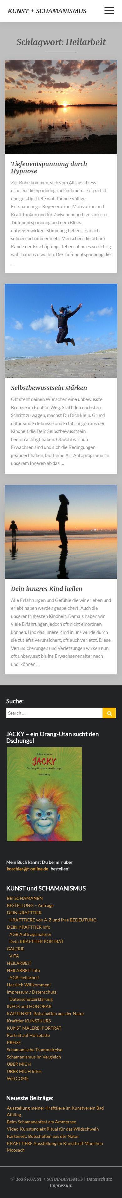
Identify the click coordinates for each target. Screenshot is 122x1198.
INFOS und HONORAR (29, 1006)
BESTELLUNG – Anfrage (30, 905)
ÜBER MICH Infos (24, 1071)
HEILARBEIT (19, 963)
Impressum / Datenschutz (31, 992)
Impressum (61, 1185)
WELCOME (18, 1078)
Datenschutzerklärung (31, 999)
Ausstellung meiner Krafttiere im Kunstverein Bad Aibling (55, 1111)
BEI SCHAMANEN (25, 898)
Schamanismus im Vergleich (34, 1056)
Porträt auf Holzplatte (28, 1035)
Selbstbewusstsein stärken (49, 388)
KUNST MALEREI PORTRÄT (34, 1028)
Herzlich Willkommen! (29, 984)
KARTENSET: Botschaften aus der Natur (45, 1013)
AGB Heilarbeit (24, 977)
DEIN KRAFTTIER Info (28, 927)
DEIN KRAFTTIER (24, 912)
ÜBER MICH (19, 1064)
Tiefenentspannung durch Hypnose (49, 167)
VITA (14, 955)
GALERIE (15, 948)
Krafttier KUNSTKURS (29, 1020)
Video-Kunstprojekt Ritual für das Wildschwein (53, 1129)
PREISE (14, 1042)
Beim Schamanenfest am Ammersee (41, 1121)
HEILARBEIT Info (23, 970)
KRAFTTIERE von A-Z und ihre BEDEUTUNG (52, 919)
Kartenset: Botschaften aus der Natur (43, 1136)
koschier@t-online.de (27, 868)
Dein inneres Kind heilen (47, 589)
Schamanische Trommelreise (34, 1049)
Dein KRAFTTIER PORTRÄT (36, 941)
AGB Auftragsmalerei (30, 934)
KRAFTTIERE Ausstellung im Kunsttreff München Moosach (55, 1147)
